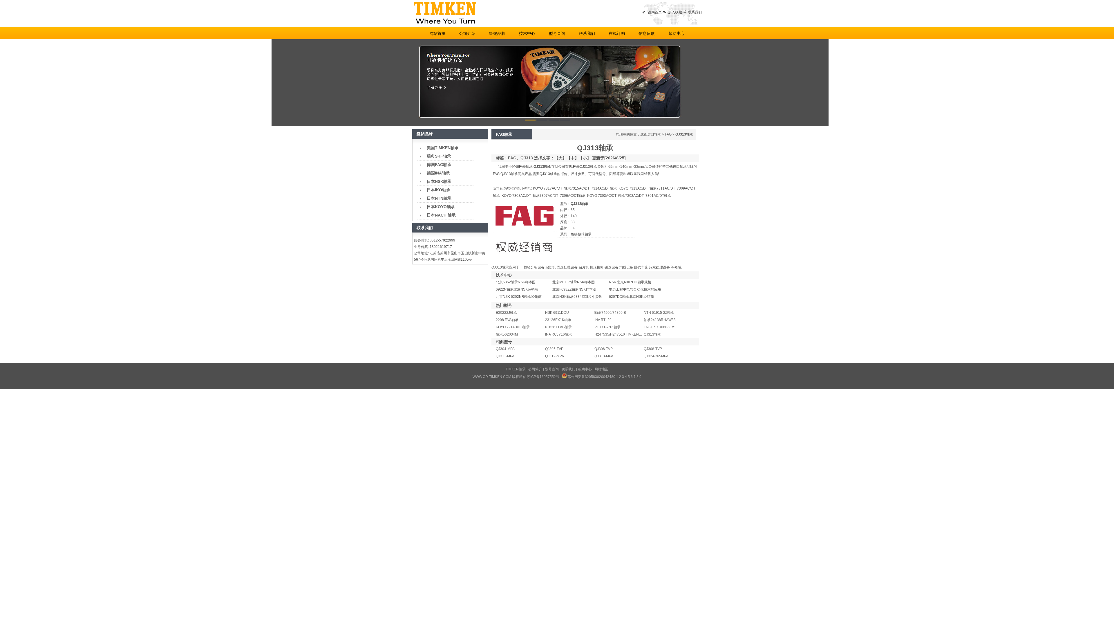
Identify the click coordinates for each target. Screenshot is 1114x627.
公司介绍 (467, 33)
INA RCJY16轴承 (558, 334)
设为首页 (655, 12)
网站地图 (601, 369)
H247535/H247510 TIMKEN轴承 (620, 334)
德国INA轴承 (438, 173)
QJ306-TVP (603, 349)
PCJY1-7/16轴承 (607, 327)
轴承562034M (507, 334)
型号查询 (557, 33)
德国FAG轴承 (439, 164)
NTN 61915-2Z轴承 (659, 313)
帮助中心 (676, 33)
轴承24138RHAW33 (660, 320)
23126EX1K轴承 (558, 320)
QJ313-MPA (603, 356)
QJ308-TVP (653, 349)
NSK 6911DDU (557, 313)
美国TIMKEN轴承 (443, 147)
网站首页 (437, 33)
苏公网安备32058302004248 (590, 377)
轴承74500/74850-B (610, 313)
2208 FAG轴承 (507, 320)
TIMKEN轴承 (516, 369)
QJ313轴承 (652, 334)
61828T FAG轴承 (558, 327)
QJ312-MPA (554, 356)
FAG (668, 134)
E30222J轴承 (506, 313)
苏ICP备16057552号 (543, 377)
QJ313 (526, 158)
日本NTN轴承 (439, 198)
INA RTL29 (603, 320)
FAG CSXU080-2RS (659, 327)
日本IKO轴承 (438, 190)
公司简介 (535, 369)
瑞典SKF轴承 (439, 156)
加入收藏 (675, 12)
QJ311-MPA (505, 356)
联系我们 (695, 12)
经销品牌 (497, 33)
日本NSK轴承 (439, 181)
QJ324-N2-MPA (656, 356)
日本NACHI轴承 (441, 215)
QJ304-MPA (505, 349)
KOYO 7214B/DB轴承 (513, 327)
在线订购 (617, 33)
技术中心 (527, 33)
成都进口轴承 (650, 134)
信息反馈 (647, 33)
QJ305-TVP (554, 349)
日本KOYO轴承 (441, 206)
